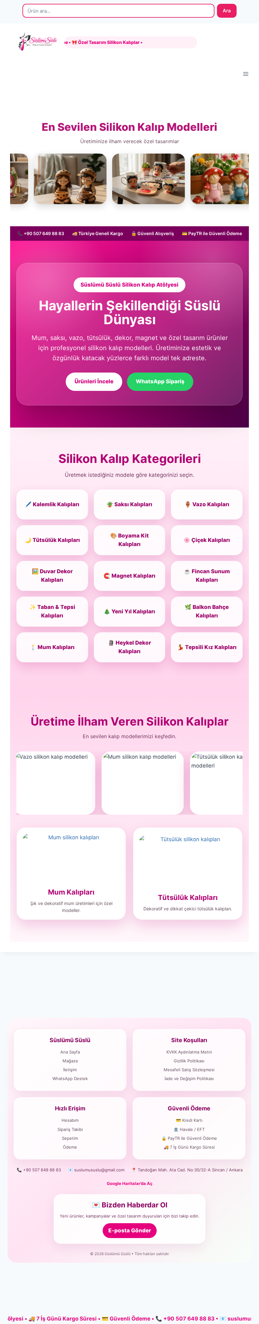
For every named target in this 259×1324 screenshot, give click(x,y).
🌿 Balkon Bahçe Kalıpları (207, 611)
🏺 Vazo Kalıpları (206, 504)
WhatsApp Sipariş (160, 381)
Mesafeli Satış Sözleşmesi (189, 1069)
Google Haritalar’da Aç (130, 1183)
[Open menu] (245, 74)
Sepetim (70, 1138)
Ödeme (70, 1147)
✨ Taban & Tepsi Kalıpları (52, 611)
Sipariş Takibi (70, 1129)
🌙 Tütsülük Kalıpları (52, 540)
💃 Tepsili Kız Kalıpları (207, 647)
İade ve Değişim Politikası (189, 1078)
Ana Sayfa (70, 1051)
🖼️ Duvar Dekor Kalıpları (52, 575)
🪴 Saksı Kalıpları (129, 504)
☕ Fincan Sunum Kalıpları (207, 575)
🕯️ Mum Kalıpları (52, 647)
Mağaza (70, 1060)
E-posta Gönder (129, 1230)
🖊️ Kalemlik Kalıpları (52, 504)
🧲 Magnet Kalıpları (129, 576)
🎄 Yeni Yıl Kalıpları (129, 611)
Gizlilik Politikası (189, 1060)
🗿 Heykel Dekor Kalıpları (129, 647)
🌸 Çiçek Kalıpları (207, 540)
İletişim (70, 1069)
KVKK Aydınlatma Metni (189, 1051)
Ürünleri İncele (94, 381)
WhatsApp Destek (70, 1078)
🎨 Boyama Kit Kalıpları (129, 539)
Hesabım (70, 1120)
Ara (227, 11)
